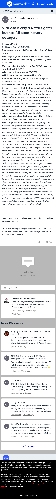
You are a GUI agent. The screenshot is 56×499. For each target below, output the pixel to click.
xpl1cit (13, 346)
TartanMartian (16, 436)
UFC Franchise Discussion (14, 11)
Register (41, 4)
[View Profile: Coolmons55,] (6, 404)
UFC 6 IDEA (16, 380)
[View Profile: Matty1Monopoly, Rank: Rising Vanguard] (5, 19)
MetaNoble (15, 371)
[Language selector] (27, 4)
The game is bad (18, 402)
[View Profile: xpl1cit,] (6, 333)
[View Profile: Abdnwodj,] (6, 382)
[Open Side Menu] (3, 4)
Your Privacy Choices (28, 495)
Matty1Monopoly (17, 18)
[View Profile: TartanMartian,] (6, 426)
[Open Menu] (52, 11)
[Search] (33, 3)
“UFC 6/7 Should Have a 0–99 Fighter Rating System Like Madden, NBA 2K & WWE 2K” (29, 357)
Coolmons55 (16, 415)
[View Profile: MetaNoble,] (6, 358)
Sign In (50, 4)
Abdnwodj (15, 393)
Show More (29, 446)
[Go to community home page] (15, 4)
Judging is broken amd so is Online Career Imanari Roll (30, 333)
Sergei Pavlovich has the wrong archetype (30, 424)
